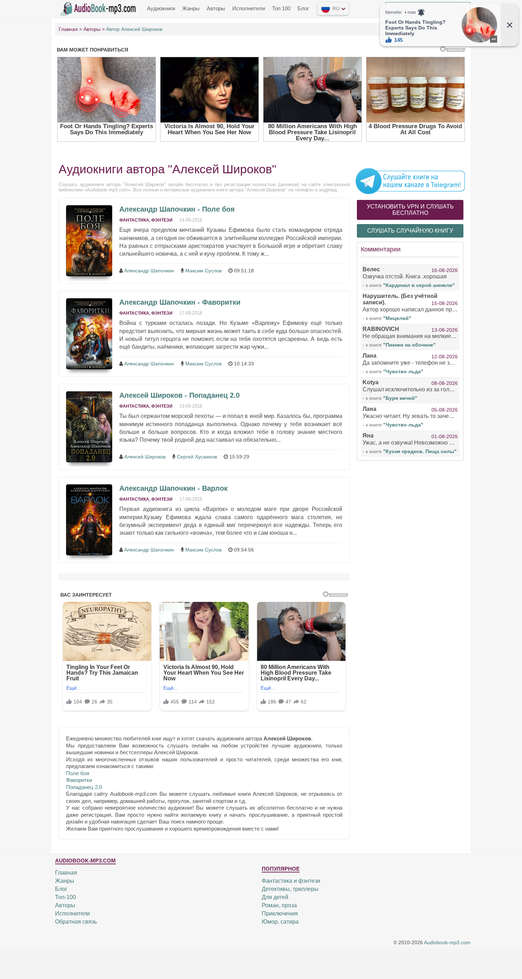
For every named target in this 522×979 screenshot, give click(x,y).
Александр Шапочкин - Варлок (173, 488)
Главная (66, 873)
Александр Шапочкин (149, 270)
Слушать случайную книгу (410, 231)
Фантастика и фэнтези (291, 881)
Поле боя (77, 773)
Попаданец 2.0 (84, 787)
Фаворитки (79, 780)
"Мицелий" (397, 318)
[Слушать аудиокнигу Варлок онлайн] (89, 519)
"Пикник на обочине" (409, 345)
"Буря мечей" (400, 398)
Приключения (280, 913)
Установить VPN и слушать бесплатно (410, 209)
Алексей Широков (144, 456)
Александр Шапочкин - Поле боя (177, 209)
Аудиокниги (161, 8)
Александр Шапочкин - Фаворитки (179, 302)
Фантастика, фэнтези (146, 220)
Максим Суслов (203, 270)
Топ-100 (65, 897)
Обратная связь (76, 922)
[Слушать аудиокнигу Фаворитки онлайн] (89, 333)
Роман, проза (279, 905)
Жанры (191, 8)
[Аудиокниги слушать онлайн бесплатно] (99, 8)
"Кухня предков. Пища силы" (420, 451)
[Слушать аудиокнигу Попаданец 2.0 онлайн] (89, 426)
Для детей (275, 897)
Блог (303, 8)
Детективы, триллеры (290, 889)
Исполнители (248, 8)
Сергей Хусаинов (197, 456)
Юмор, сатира (280, 922)
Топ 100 (281, 8)
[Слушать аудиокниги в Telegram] (410, 181)
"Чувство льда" (403, 371)
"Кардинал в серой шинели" (419, 285)
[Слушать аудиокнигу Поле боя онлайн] (89, 240)
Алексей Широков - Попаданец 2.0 (179, 395)
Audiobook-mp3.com (447, 943)
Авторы (216, 8)
